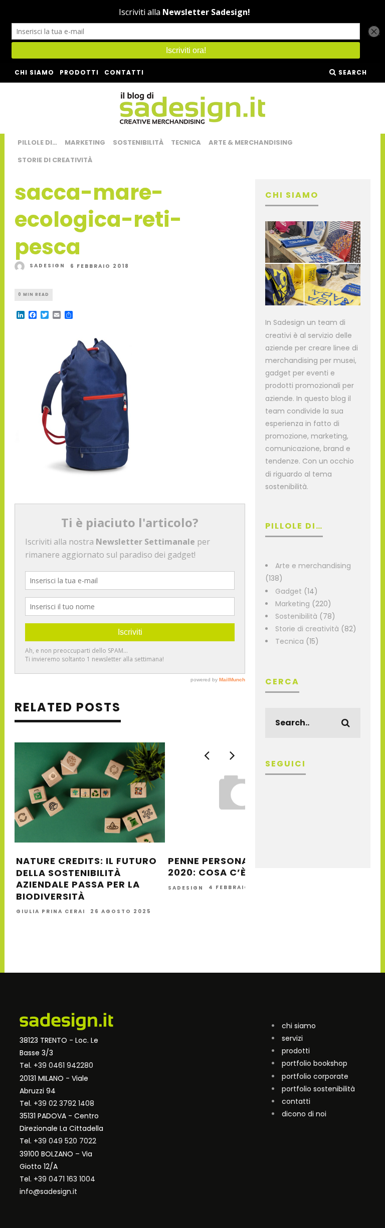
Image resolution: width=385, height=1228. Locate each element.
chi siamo (299, 1026)
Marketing (85, 142)
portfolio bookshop (314, 1063)
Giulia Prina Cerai (50, 911)
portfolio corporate (315, 1076)
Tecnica (186, 142)
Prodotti (79, 72)
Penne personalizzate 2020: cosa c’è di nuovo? (236, 867)
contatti (296, 1101)
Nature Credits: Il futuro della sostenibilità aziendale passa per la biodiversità (86, 878)
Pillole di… (37, 142)
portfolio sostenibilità (318, 1089)
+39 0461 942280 (63, 1065)
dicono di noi (304, 1114)
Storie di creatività (55, 160)
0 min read (33, 294)
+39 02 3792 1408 (64, 1103)
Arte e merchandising (313, 566)
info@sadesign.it (48, 1191)
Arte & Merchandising (251, 142)
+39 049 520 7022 (65, 1141)
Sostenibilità (138, 142)
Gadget (288, 591)
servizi (292, 1038)
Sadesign (47, 265)
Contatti (124, 72)
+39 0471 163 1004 (64, 1179)
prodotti (296, 1051)
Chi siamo (34, 72)
